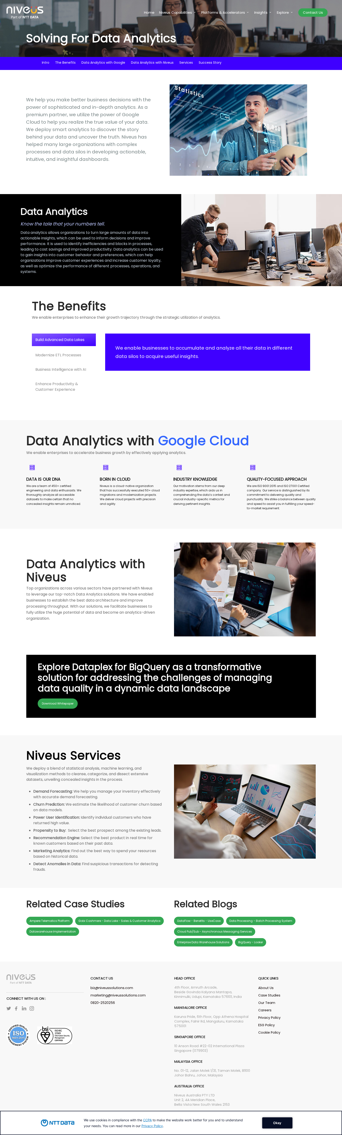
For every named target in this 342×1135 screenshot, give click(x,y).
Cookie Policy (269, 1032)
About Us (266, 988)
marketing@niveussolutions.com (118, 995)
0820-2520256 (103, 1002)
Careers (265, 1010)
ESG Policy (266, 1025)
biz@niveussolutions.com (112, 988)
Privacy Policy (269, 1017)
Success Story (210, 62)
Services (186, 62)
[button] (64, 340)
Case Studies (269, 995)
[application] (171, 1123)
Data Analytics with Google (103, 62)
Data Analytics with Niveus (152, 62)
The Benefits (65, 62)
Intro (45, 62)
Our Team (266, 1002)
